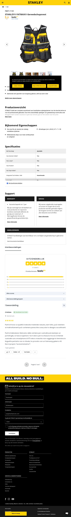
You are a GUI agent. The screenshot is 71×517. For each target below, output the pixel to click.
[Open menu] (2, 2)
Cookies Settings (18, 86)
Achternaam (8, 402)
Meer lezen (8, 117)
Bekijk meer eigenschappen (13, 98)
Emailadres (8, 410)
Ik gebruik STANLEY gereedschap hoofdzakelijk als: (18, 418)
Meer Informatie (43, 216)
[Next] (64, 44)
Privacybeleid (36, 440)
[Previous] (7, 44)
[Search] (65, 2)
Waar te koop (16, 513)
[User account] (69, 2)
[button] (5, 499)
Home (3, 7)
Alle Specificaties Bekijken (15, 183)
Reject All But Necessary (39, 86)
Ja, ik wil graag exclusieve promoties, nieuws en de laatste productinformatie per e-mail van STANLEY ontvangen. (23, 427)
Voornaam (8, 394)
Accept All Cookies (52, 86)
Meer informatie (12, 222)
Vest (7, 6)
